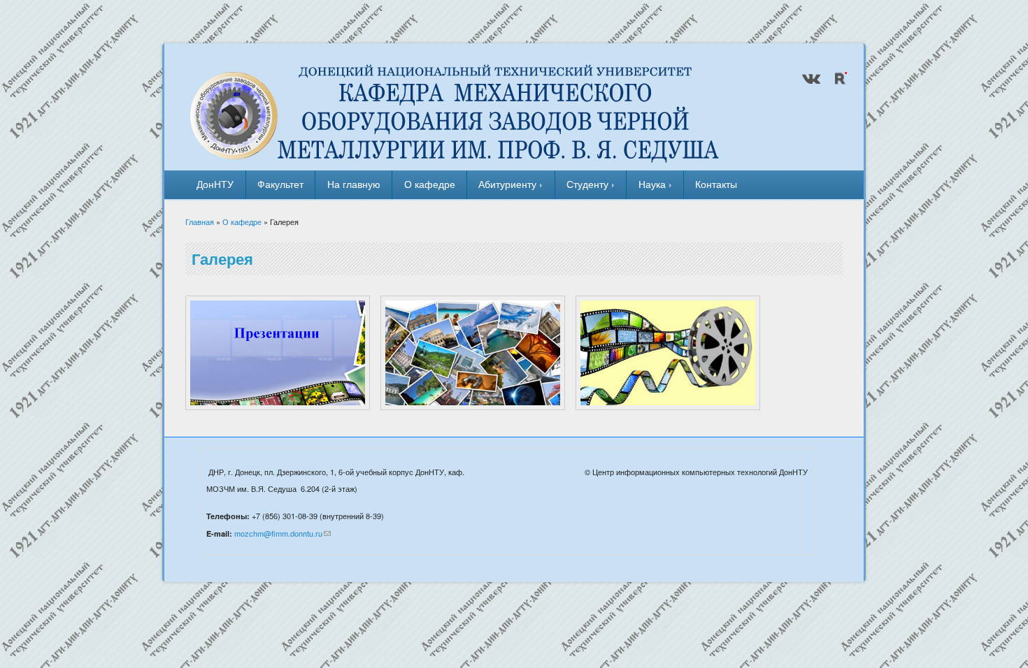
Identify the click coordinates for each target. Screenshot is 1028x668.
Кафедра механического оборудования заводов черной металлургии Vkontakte (811, 78)
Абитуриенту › (510, 184)
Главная (199, 221)
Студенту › (590, 184)
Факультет (280, 184)
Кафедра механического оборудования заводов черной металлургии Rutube (839, 78)
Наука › (655, 184)
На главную (353, 184)
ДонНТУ (215, 184)
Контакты (716, 184)
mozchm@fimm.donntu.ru (278, 533)
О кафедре (429, 184)
